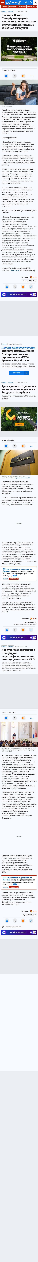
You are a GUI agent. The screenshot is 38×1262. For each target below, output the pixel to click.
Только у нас (13, 6)
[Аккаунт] (35, 2)
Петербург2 (15, 1086)
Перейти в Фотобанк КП (22, 475)
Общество (11, 11)
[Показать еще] (32, 76)
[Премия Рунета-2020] (19, 2)
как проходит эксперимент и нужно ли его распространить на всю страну (18, 570)
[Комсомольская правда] (11, 2)
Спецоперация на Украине (13, 920)
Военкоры (23, 6)
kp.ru (35, 275)
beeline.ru (16, 268)
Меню (2, 2)
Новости (5, 6)
